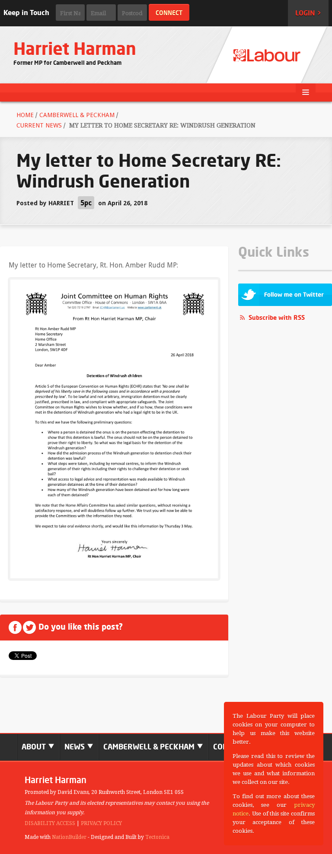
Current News (39, 125)
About (35, 746)
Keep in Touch (26, 12)
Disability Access (50, 823)
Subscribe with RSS (277, 317)
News (75, 746)
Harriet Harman (74, 48)
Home (25, 115)
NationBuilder (69, 837)
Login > (308, 13)
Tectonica (157, 837)
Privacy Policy (101, 823)
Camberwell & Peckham (77, 115)
